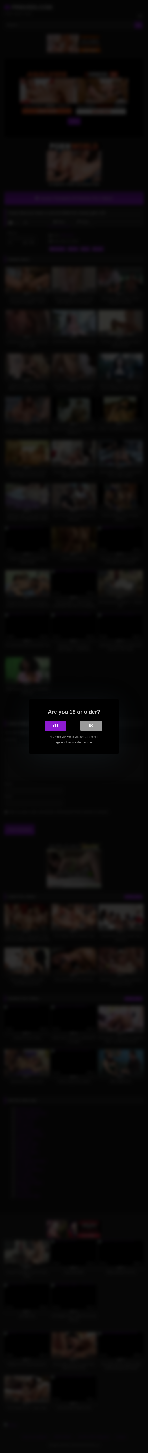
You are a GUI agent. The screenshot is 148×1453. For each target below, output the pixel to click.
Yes (55, 725)
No (91, 725)
